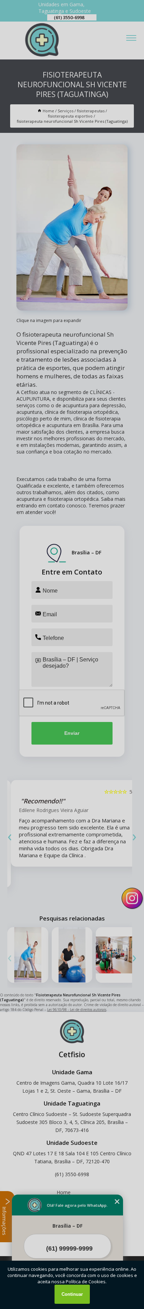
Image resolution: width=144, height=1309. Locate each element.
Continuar (72, 1294)
